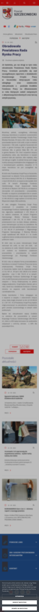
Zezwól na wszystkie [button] (19, 608)
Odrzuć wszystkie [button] (19, 602)
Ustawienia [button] (19, 596)
